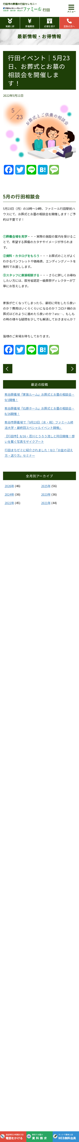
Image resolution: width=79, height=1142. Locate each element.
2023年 (46, 494)
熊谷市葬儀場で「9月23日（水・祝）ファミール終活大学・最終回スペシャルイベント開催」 (39, 425)
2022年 (9, 503)
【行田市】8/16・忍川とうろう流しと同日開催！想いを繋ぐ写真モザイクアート (40, 439)
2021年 (46, 503)
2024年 (9, 494)
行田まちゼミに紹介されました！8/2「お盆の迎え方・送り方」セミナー (39, 453)
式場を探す (49, 26)
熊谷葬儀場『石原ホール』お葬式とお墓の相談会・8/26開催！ (40, 411)
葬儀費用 (29, 26)
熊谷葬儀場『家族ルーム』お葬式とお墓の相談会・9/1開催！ (40, 397)
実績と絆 (9, 26)
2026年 (9, 486)
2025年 (46, 486)
